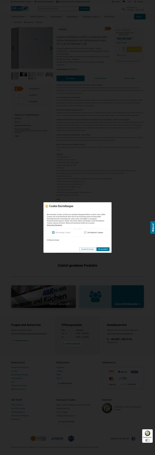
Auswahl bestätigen (87, 249)
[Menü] (151, 430)
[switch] (147, 440)
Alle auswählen (103, 249)
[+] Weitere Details (53, 240)
